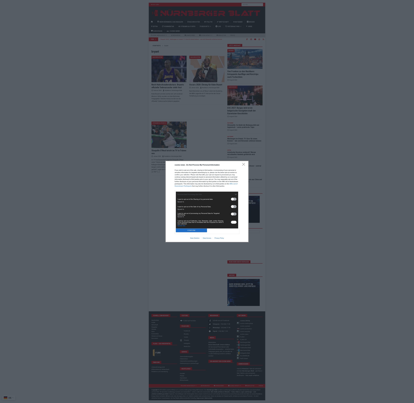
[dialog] (207, 201)
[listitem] (207, 194)
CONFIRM (191, 230)
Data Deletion (194, 238)
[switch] (234, 199)
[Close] (244, 165)
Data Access (207, 238)
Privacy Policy (219, 238)
